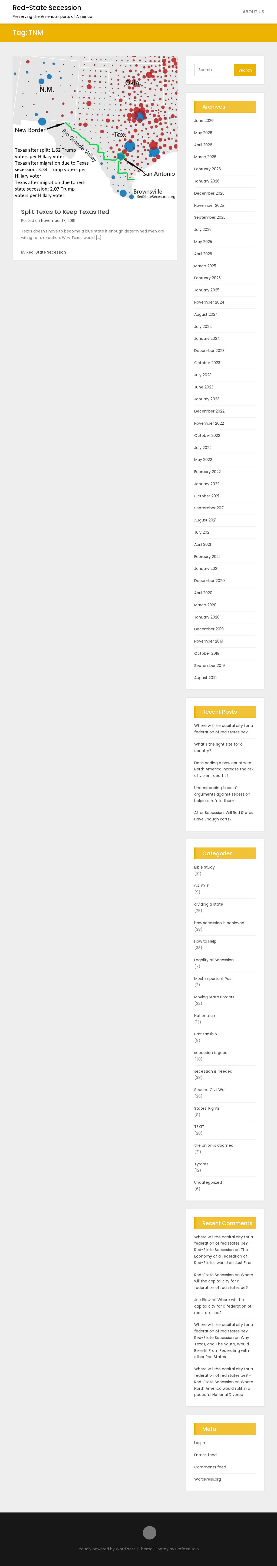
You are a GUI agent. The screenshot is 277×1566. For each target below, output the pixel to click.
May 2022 (203, 459)
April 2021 (202, 544)
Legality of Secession (214, 960)
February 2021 (207, 556)
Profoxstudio (187, 1549)
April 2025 (203, 254)
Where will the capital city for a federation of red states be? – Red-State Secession (223, 1243)
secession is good (210, 1052)
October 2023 (207, 362)
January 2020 (207, 617)
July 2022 (203, 447)
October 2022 (207, 435)
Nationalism (205, 1015)
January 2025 (206, 290)
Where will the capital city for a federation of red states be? (223, 729)
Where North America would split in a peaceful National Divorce (223, 1388)
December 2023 (209, 350)
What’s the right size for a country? (218, 747)
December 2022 (209, 411)
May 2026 (203, 132)
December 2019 (209, 629)
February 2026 (207, 169)
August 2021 (205, 520)
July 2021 (202, 532)
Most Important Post (213, 978)
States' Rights (207, 1108)
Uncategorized (208, 1182)
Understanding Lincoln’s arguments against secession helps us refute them (222, 794)
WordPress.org (207, 1479)
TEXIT (199, 1126)
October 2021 (206, 496)
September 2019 (209, 665)
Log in (199, 1442)
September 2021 (209, 508)
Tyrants (201, 1164)
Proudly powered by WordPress (107, 1549)
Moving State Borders (214, 997)
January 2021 (206, 568)
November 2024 (209, 302)
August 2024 (206, 314)
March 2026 (205, 156)
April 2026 (203, 145)
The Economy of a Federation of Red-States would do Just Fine (222, 1256)
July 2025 (203, 229)
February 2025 (207, 278)
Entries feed (205, 1455)
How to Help (205, 941)
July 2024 (203, 326)
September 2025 (210, 217)
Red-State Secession (47, 7)
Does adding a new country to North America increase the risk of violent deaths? (223, 769)
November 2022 (209, 423)
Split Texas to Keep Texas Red (65, 212)
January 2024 (207, 338)
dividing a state (208, 904)
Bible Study (204, 867)
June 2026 (204, 120)
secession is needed (213, 1071)
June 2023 (203, 387)
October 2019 (206, 653)
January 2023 (206, 399)
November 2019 (208, 641)
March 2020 (205, 605)
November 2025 (209, 205)
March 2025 (205, 266)
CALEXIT (201, 886)
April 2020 (203, 593)
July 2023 (203, 375)
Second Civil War (210, 1089)
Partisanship (205, 1034)
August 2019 (205, 677)
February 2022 (207, 471)
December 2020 (209, 580)
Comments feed (210, 1467)
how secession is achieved (219, 923)
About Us (253, 12)
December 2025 (209, 193)
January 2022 (206, 484)
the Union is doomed (213, 1145)
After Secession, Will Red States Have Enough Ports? (223, 816)
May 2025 (203, 241)
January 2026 (207, 181)
